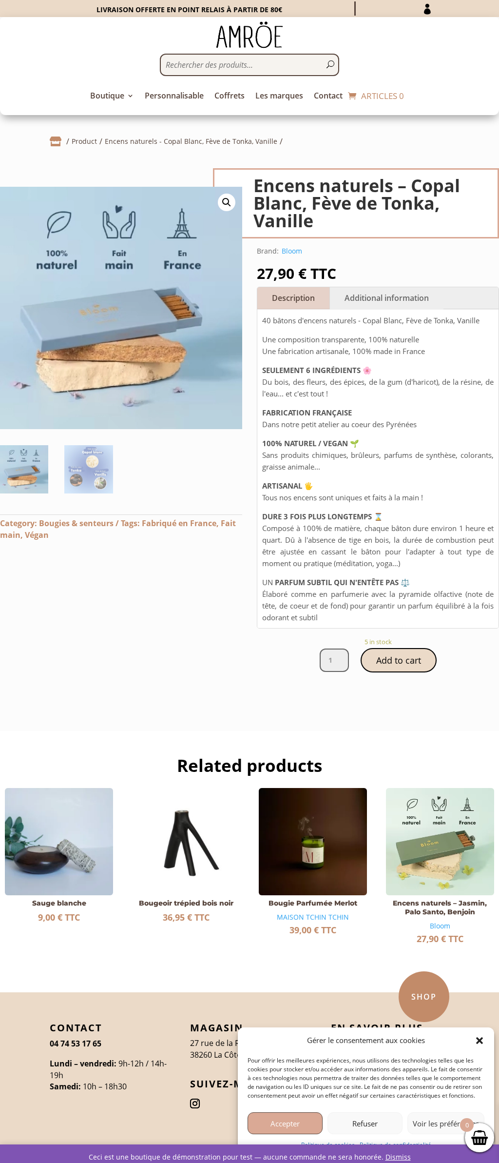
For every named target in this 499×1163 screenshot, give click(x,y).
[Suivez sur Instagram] (195, 1103)
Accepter (285, 1123)
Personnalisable (174, 96)
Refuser (365, 1123)
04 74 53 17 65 (75, 1043)
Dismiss (398, 1157)
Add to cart (398, 660)
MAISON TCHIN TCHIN (313, 917)
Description (293, 298)
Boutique (107, 96)
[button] (479, 1040)
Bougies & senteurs (76, 523)
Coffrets (229, 96)
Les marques (279, 96)
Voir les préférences (446, 1123)
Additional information (387, 298)
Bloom (292, 251)
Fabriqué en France (179, 523)
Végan (37, 535)
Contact (328, 96)
